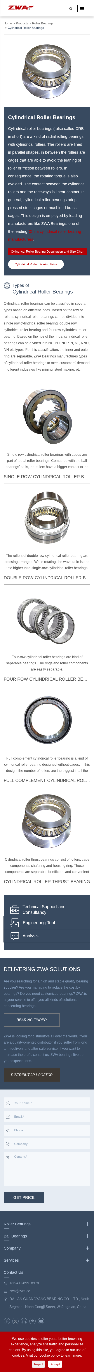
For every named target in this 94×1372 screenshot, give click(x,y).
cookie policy (50, 1355)
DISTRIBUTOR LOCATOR (32, 1075)
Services (11, 1260)
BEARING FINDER (32, 1020)
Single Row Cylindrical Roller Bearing (47, 476)
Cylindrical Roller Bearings (26, 27)
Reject (38, 1364)
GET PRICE (24, 1197)
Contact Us (13, 1272)
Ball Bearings (15, 1236)
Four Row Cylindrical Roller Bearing (47, 679)
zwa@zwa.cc (19, 1291)
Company (12, 1248)
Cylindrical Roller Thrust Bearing (47, 881)
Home (8, 23)
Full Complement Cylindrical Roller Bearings (47, 780)
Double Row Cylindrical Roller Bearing (47, 577)
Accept (55, 1364)
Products (22, 23)
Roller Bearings (42, 23)
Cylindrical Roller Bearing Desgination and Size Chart (47, 251)
